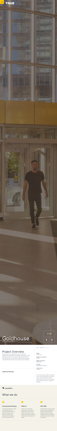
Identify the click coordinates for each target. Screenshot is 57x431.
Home (37, 347)
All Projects (42, 347)
